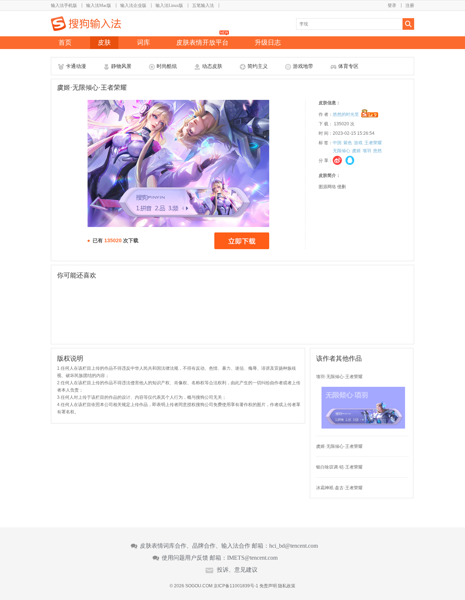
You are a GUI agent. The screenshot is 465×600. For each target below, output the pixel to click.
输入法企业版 (133, 5)
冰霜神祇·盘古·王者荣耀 (339, 487)
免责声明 (268, 585)
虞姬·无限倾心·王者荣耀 (339, 446)
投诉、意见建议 (237, 570)
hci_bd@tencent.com (293, 546)
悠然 (377, 150)
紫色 (347, 142)
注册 (409, 5)
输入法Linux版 (169, 5)
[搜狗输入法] (86, 23)
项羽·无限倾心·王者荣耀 (339, 376)
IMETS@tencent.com (252, 558)
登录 (392, 5)
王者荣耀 (373, 142)
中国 (337, 142)
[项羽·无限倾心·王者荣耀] (363, 427)
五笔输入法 (203, 5)
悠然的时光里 (346, 114)
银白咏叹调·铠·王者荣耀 (339, 467)
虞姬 (356, 150)
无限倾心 (341, 150)
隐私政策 (286, 585)
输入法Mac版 (98, 5)
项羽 (367, 150)
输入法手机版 (64, 5)
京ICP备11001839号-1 (236, 585)
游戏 (358, 142)
